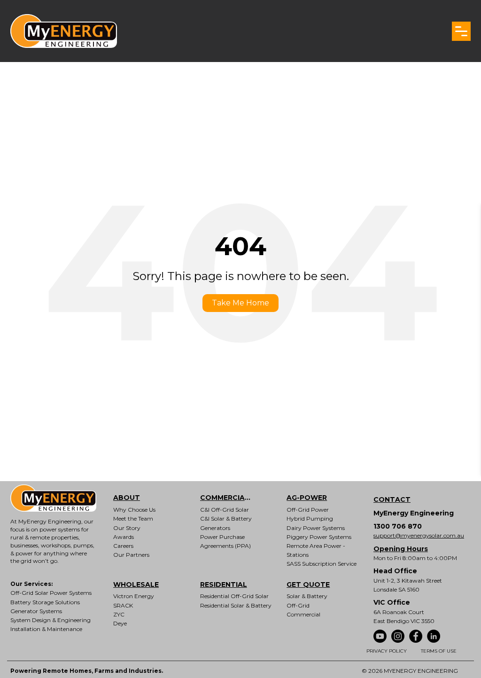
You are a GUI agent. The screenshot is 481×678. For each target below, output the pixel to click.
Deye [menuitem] (120, 623)
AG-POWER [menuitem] (307, 497)
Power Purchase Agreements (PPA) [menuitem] (225, 541)
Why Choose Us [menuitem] (134, 509)
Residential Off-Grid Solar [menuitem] (234, 596)
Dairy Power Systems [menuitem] (316, 527)
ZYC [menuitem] (118, 614)
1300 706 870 (397, 526)
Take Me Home (240, 302)
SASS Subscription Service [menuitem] (322, 563)
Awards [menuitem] (123, 536)
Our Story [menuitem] (126, 527)
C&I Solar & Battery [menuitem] (226, 518)
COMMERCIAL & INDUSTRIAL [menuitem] (233, 497)
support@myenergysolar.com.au (418, 535)
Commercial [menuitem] (303, 614)
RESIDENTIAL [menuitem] (223, 584)
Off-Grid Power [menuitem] (308, 509)
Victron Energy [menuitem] (133, 596)
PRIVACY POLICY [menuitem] (386, 651)
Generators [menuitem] (215, 527)
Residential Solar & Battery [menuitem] (236, 605)
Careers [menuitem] (123, 545)
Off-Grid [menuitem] (298, 605)
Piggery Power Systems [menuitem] (319, 536)
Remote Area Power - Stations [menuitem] (316, 550)
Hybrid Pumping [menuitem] (310, 518)
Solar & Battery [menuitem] (307, 596)
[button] (461, 31)
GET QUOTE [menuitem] (308, 584)
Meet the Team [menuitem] (133, 518)
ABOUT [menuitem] (126, 497)
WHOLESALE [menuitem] (136, 584)
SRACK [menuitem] (123, 605)
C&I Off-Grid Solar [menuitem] (224, 509)
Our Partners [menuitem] (131, 554)
